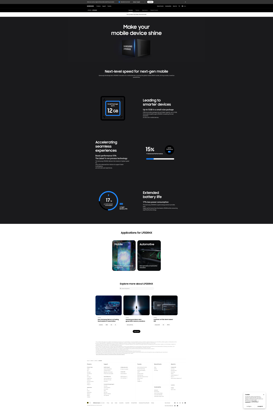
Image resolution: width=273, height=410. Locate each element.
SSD (111, 324)
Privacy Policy (254, 401)
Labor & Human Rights (158, 393)
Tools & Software (107, 387)
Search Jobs (173, 389)
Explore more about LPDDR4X (136, 283)
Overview (131, 10)
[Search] (120, 288)
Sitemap (152, 402)
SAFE (138, 372)
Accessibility (121, 402)
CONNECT (139, 381)
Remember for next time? (125, 2)
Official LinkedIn (182, 403)
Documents (106, 389)
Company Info (173, 367)
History (172, 373)
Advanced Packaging (141, 370)
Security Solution (90, 381)
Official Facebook (180, 403)
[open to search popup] (179, 6)
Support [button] (104, 6)
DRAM (107, 324)
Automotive (101, 324)
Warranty (105, 392)
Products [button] (99, 6)
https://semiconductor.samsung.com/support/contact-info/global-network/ (110, 354)
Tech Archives (140, 378)
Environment (156, 391)
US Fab (138, 379)
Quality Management (108, 369)
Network (88, 393)
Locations (173, 385)
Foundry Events (140, 373)
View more (136, 331)
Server (88, 390)
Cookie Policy (247, 402)
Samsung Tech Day (130, 324)
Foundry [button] (109, 6)
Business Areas (174, 370)
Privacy (108, 402)
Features (137, 10)
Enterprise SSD (157, 324)
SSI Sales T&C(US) (134, 402)
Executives (173, 372)
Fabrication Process (107, 379)
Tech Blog (156, 370)
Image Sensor (89, 378)
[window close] (263, 394)
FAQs (105, 390)
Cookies (116, 402)
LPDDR (89, 10)
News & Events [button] (160, 6)
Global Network (124, 373)
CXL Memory (89, 373)
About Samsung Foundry (142, 367)
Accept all (260, 406)
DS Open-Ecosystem (124, 369)
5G (115, 324)
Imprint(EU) (127, 402)
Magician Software (107, 393)
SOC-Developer (123, 378)
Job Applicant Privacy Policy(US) (144, 402)
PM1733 (168, 324)
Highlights (156, 390)
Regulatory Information (108, 372)
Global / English (136, 2)
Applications (145, 10)
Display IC (89, 379)
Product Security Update (108, 373)
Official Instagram (175, 403)
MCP (88, 375)
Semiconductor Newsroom (176, 378)
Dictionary (106, 381)
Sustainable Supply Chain (159, 396)
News (155, 367)
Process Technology (141, 368)
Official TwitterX (177, 403)
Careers (172, 387)
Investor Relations (174, 375)
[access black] (87, 402)
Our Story (173, 369)
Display (88, 384)
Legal (112, 402)
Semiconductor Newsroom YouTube (177, 406)
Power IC (88, 383)
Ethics (172, 376)
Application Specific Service (142, 376)
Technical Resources (107, 378)
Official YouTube (185, 403)
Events (155, 368)
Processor (89, 376)
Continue (150, 2)
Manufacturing (140, 375)
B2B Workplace (123, 376)
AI (87, 389)
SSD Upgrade (106, 395)
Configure (249, 406)
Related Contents (154, 10)
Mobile (88, 395)
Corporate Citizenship (158, 394)
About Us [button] (175, 6)
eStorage (88, 372)
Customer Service (107, 370)
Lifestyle (88, 397)
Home (88, 360)
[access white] (90, 402)
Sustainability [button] (168, 6)
